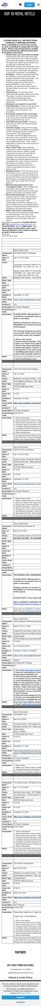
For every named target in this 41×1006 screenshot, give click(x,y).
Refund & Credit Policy (20, 977)
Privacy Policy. (25, 993)
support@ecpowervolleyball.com (20, 973)
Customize (20, 1002)
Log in (29, 5)
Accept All (20, 997)
